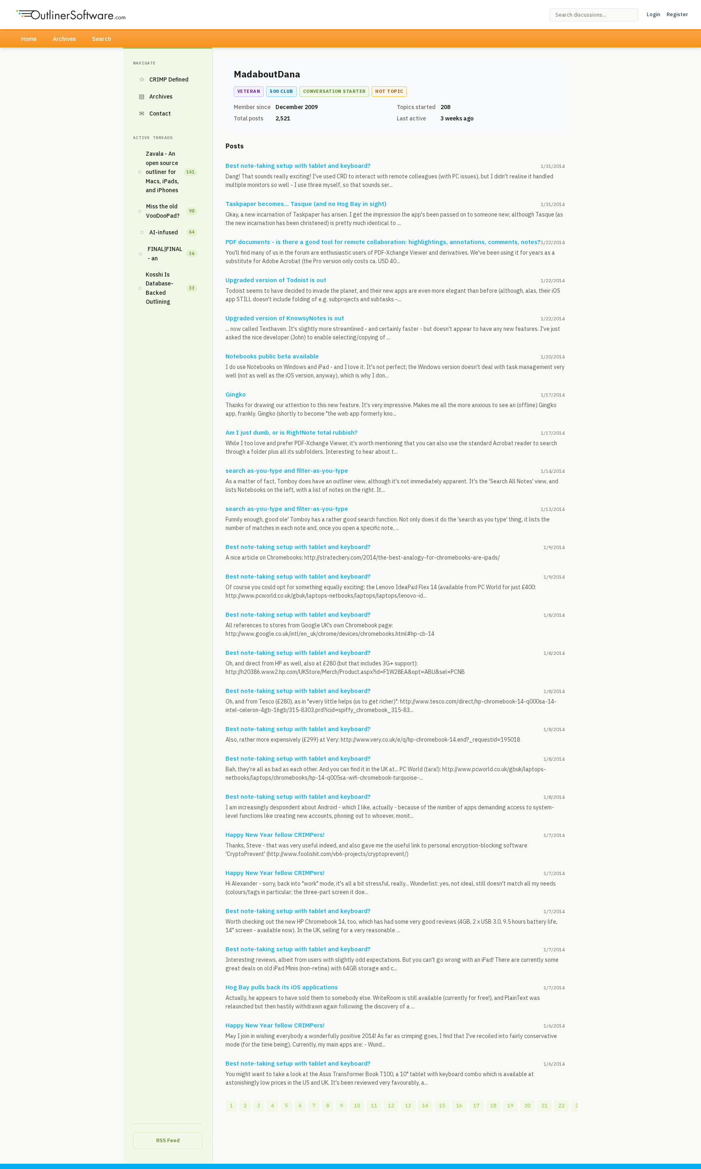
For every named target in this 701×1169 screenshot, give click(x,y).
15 (442, 1105)
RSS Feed (168, 1140)
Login (653, 14)
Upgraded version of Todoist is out (276, 280)
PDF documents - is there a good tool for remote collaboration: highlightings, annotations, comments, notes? (383, 242)
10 (357, 1105)
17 (476, 1105)
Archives (64, 39)
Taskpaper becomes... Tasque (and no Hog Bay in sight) (306, 204)
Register (677, 14)
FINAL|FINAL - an (167, 253)
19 (510, 1105)
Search (101, 39)
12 (391, 1105)
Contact (155, 113)
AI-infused (167, 232)
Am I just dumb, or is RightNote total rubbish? (291, 432)
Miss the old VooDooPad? (166, 211)
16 (459, 1105)
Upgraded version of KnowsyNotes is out (285, 318)
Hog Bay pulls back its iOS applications (282, 987)
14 (425, 1105)
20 (527, 1105)
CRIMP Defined (164, 79)
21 (544, 1105)
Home (29, 39)
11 (374, 1105)
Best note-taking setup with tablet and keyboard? (298, 165)
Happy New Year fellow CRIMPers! (275, 835)
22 (561, 1105)
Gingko (236, 394)
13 (408, 1105)
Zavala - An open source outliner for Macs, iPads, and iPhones (166, 172)
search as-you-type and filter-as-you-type (287, 470)
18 (493, 1105)
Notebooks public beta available (272, 356)
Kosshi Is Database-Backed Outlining (166, 288)
